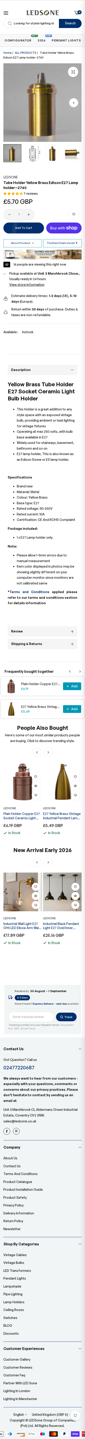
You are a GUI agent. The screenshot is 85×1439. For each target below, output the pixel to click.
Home (7, 52)
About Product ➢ (22, 243)
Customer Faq (14, 1375)
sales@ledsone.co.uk (19, 1121)
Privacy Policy (13, 1205)
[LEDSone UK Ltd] (42, 12)
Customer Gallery (16, 1359)
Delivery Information (18, 1213)
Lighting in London (16, 1391)
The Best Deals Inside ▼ (62, 243)
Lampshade (12, 1286)
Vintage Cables (15, 1255)
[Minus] (9, 214)
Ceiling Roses (13, 1310)
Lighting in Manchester (20, 1399)
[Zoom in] (73, 72)
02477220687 (18, 1067)
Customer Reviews (17, 1367)
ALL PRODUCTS (25, 52)
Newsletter (12, 1229)
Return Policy (13, 1221)
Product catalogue (17, 1182)
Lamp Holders (13, 1302)
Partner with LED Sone (20, 1383)
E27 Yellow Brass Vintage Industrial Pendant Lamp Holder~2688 (40, 707)
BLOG (7, 1325)
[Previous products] (70, 671)
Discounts (11, 1333)
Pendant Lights (14, 1278)
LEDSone (10, 177)
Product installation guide (23, 1189)
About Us (10, 1158)
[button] (73, 102)
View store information (26, 285)
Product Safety (15, 1197)
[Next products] (80, 671)
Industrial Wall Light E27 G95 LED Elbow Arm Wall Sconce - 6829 (21, 926)
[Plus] (29, 214)
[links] (7, 1131)
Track (68, 1017)
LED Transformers (17, 1271)
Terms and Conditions (29, 592)
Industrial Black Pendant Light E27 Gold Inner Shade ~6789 (61, 926)
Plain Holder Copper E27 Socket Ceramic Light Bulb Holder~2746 (40, 684)
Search (70, 23)
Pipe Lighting (12, 1294)
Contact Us (12, 1166)
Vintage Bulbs (13, 1263)
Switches (10, 1318)
